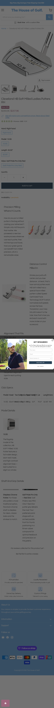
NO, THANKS (41, 366)
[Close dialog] (52, 340)
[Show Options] (51, 358)
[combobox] (40, 358)
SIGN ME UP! (40, 362)
